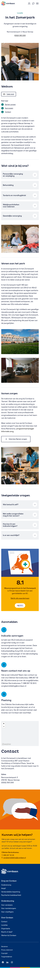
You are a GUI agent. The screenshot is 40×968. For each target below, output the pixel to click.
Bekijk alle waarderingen (20, 598)
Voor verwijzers (7, 905)
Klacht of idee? (6, 932)
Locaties (4, 925)
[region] (20, 733)
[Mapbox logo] (6, 744)
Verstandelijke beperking (10, 892)
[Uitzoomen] (3, 726)
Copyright (4, 953)
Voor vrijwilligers (7, 912)
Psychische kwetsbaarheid (11, 895)
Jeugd (3, 888)
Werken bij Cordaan (8, 935)
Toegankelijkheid (6, 956)
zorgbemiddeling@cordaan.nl (14, 858)
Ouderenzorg (6, 885)
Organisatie (5, 928)
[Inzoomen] (3, 723)
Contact (4, 921)
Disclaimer (4, 946)
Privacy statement (7, 950)
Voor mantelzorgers (8, 908)
